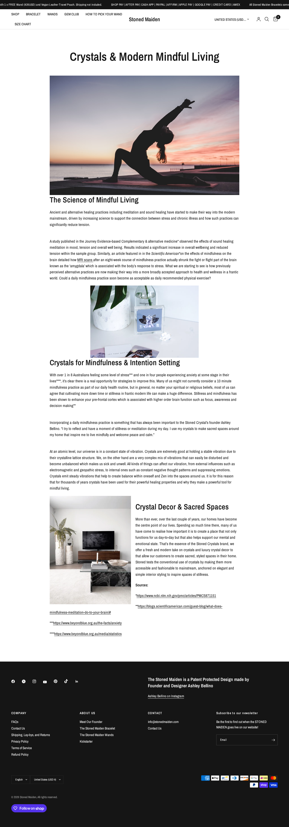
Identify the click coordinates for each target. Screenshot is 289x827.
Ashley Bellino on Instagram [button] (166, 696)
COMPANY (19, 713)
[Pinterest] (59, 681)
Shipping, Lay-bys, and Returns (30, 734)
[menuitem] (17, 14)
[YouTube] (48, 682)
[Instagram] (37, 681)
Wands (52, 14)
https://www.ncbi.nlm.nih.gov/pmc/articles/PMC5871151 (176, 595)
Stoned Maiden (144, 19)
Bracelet (33, 14)
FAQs (14, 721)
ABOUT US (88, 713)
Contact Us (18, 728)
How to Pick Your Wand (104, 14)
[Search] (266, 19)
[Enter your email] (273, 739)
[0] (274, 19)
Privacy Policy (19, 741)
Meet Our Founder (91, 721)
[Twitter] (27, 681)
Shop (15, 14)
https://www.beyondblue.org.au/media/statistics (88, 633)
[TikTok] (69, 681)
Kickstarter (86, 741)
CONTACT (155, 713)
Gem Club (71, 14)
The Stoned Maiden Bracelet (97, 728)
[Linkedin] (80, 681)
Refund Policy (19, 754)
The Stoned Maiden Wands (97, 734)
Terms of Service (21, 748)
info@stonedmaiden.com (163, 721)
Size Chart (23, 24)
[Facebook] (16, 681)
